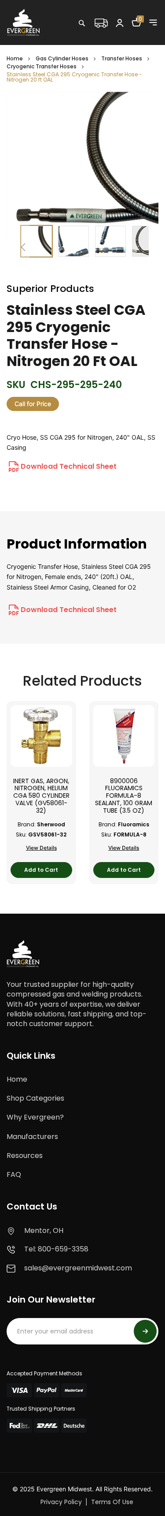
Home (15, 58)
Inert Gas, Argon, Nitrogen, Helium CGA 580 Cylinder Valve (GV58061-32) (41, 795)
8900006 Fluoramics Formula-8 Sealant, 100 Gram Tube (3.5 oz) (123, 795)
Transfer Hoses (121, 58)
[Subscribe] (145, 1331)
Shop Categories (35, 1098)
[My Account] (120, 22)
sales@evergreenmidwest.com (78, 1268)
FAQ (14, 1174)
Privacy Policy (61, 1501)
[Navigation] (153, 22)
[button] (22, 247)
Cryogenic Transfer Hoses (42, 66)
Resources (25, 1155)
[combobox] (110, 42)
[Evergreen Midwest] (23, 22)
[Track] (101, 22)
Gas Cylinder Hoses (62, 58)
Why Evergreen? (35, 1117)
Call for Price (33, 403)
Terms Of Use (112, 1501)
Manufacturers (32, 1136)
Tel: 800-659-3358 (56, 1249)
